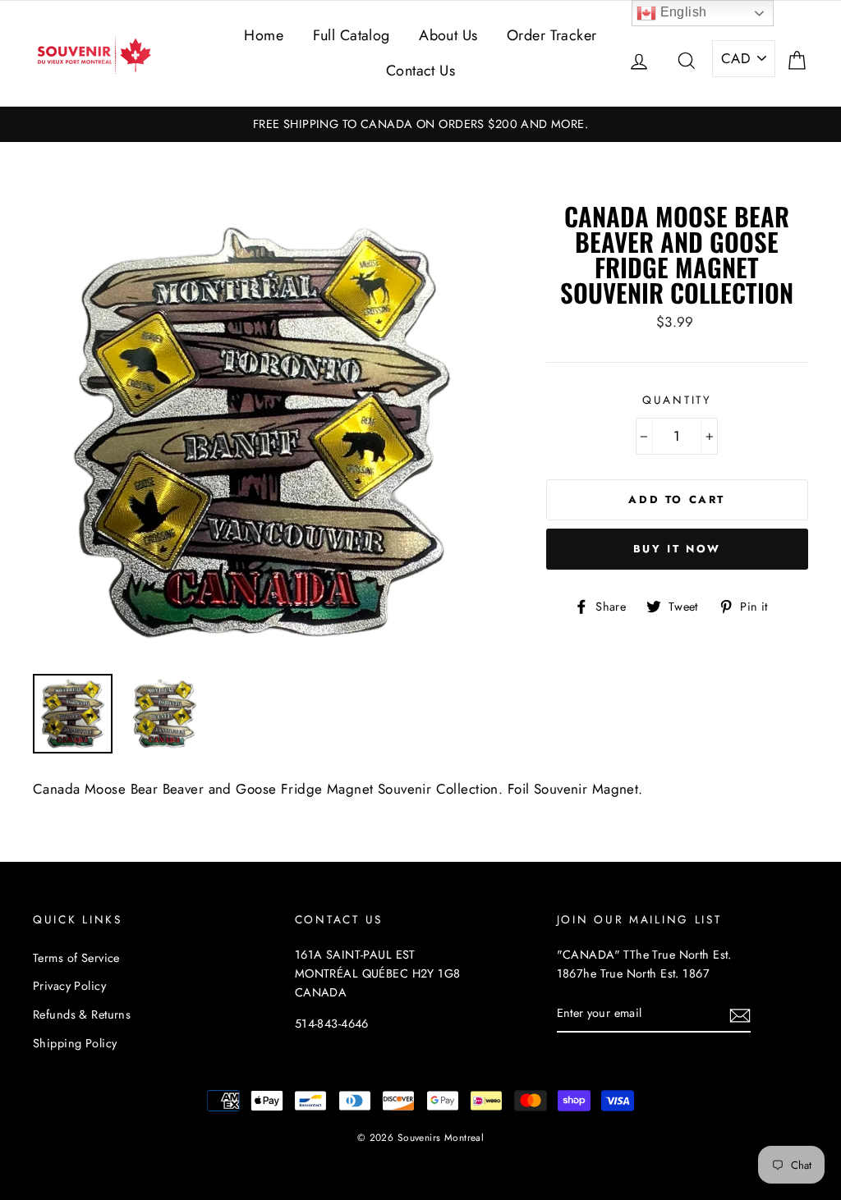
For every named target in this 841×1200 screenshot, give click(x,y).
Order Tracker (552, 35)
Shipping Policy (75, 1043)
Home (263, 35)
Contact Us (420, 70)
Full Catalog (351, 35)
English (681, 12)
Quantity (677, 400)
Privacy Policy (69, 986)
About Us (448, 35)
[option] (420, 124)
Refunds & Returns (82, 1014)
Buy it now (677, 548)
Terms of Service (76, 958)
